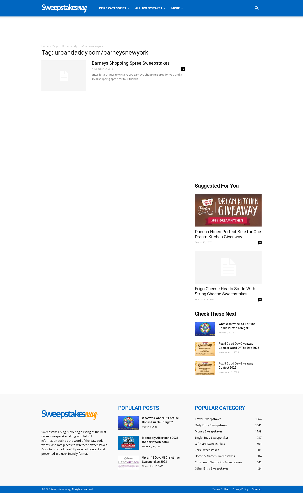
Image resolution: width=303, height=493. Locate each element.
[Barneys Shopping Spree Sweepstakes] (63, 75)
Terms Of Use (221, 489)
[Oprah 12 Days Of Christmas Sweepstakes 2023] (128, 463)
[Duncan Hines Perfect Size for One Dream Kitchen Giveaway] (228, 210)
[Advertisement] (151, 30)
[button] (257, 9)
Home (45, 46)
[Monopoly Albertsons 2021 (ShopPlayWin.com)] (128, 443)
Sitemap (257, 489)
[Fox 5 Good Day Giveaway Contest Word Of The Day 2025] (205, 349)
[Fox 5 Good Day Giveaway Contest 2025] (205, 368)
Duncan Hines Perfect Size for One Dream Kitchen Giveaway (228, 234)
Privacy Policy (240, 489)
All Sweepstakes (148, 8)
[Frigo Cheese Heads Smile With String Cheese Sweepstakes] (228, 267)
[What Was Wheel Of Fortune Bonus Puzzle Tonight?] (205, 329)
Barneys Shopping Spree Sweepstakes (131, 63)
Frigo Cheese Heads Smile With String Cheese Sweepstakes (225, 291)
